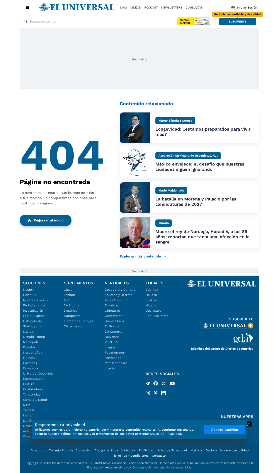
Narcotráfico (33, 352)
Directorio (38, 450)
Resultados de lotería (116, 365)
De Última (71, 305)
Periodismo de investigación (34, 308)
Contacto (159, 455)
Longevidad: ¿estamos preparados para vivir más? (202, 131)
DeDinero (112, 336)
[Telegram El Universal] (148, 384)
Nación (28, 289)
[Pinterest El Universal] (155, 393)
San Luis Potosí (157, 316)
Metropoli (30, 342)
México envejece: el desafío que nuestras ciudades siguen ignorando (199, 166)
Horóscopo (113, 357)
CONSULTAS (193, 7)
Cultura (28, 384)
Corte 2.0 (30, 295)
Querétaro (153, 310)
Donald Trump (34, 336)
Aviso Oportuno (117, 300)
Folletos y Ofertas (119, 295)
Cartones (30, 363)
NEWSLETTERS (171, 7)
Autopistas (72, 316)
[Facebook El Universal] (155, 384)
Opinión (29, 357)
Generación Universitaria (114, 318)
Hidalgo (151, 305)
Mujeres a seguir (35, 300)
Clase (68, 289)
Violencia (128, 450)
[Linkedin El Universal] (163, 393)
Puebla (151, 300)
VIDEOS (135, 7)
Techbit (28, 410)
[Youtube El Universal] (172, 384)
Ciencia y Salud (35, 399)
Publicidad (146, 450)
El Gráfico (112, 326)
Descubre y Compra (120, 289)
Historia (196, 450)
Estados (29, 347)
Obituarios (113, 310)
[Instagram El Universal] (148, 393)
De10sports (113, 331)
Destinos (70, 310)
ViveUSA (111, 342)
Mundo (28, 331)
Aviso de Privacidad (172, 450)
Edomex (152, 289)
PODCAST (151, 7)
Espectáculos (33, 378)
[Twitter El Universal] (163, 384)
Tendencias (32, 394)
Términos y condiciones (131, 455)
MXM (123, 7)
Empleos (112, 305)
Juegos (110, 347)
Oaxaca (151, 295)
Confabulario (33, 389)
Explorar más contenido (140, 256)
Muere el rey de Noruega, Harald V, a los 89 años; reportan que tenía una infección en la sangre (202, 237)
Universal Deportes (38, 373)
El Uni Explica (34, 316)
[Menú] (27, 7)
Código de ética (106, 450)
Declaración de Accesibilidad (227, 450)
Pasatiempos (115, 352)
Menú (27, 415)
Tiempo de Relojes (78, 321)
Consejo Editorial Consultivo (70, 450)
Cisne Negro (73, 326)
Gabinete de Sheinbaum (32, 323)
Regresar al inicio (49, 220)
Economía (31, 368)
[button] (237, 21)
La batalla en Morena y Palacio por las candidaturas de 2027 (195, 201)
